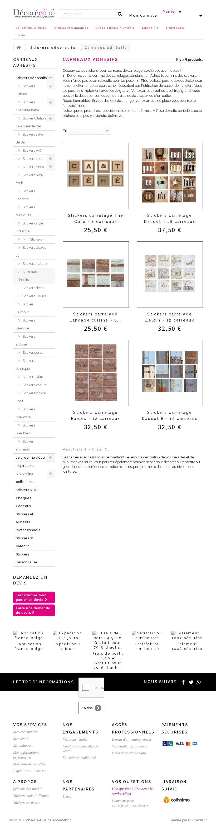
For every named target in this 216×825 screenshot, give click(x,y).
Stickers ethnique (25, 365)
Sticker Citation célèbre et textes (31, 122)
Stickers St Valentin (24, 542)
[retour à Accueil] (19, 47)
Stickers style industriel (29, 227)
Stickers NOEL (27, 490)
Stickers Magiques (25, 211)
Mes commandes (25, 732)
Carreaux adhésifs (26, 276)
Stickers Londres (25, 195)
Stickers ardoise (25, 340)
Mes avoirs (21, 739)
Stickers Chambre (25, 413)
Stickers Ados (33, 167)
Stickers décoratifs (31, 78)
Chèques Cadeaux (23, 502)
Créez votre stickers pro (129, 753)
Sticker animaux (24, 445)
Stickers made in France (31, 796)
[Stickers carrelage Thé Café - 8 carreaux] (95, 176)
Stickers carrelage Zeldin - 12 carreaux (169, 317)
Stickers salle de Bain (29, 138)
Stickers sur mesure (27, 803)
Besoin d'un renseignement (131, 739)
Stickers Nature (34, 264)
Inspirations (25, 466)
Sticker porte (32, 352)
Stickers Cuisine (25, 90)
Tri (65, 131)
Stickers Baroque (25, 324)
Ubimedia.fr (197, 820)
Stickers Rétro (33, 377)
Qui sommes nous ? (27, 789)
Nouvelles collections (25, 478)
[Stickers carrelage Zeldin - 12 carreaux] (169, 274)
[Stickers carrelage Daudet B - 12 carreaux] (169, 373)
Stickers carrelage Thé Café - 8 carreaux (96, 218)
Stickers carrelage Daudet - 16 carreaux (169, 218)
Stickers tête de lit (31, 251)
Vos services (30, 725)
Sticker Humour (24, 308)
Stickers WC (32, 150)
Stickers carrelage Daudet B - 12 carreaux (170, 415)
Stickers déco (32, 288)
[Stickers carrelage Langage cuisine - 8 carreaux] (95, 274)
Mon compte (143, 15)
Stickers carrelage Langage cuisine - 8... (96, 317)
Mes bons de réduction (30, 764)
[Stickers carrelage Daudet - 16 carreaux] (169, 176)
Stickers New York (29, 179)
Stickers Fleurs (34, 296)
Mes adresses (22, 746)
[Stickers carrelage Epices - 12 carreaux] (95, 373)
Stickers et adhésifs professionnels (28, 522)
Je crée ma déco (30, 457)
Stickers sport (33, 159)
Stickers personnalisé (26, 558)
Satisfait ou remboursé (79, 758)
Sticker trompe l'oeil (31, 397)
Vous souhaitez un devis (129, 746)
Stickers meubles (25, 429)
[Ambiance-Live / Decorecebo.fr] (34, 13)
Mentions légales (75, 739)
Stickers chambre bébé (27, 106)
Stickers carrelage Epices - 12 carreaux (95, 415)
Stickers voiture (34, 385)
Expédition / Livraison (29, 771)
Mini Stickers (32, 239)
